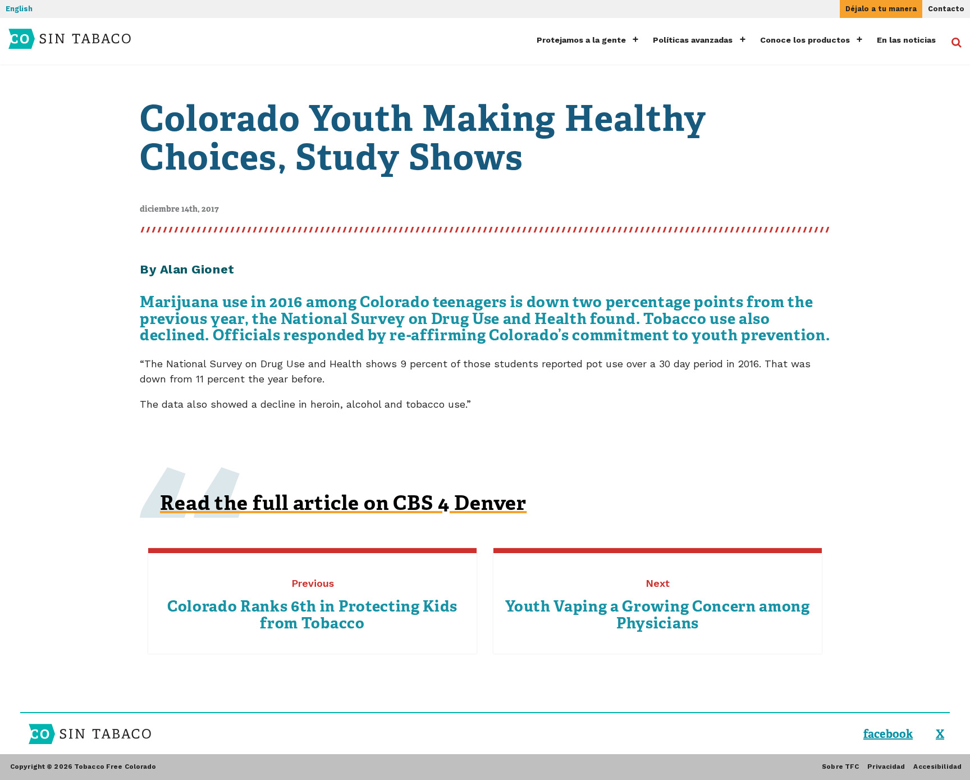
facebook (888, 734)
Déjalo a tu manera (881, 8)
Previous (312, 605)
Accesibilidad (937, 766)
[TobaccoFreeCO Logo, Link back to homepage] (87, 38)
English (19, 8)
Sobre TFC (840, 766)
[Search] (951, 41)
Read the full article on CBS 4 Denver (343, 502)
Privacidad (886, 766)
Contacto (946, 8)
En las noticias (906, 39)
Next (657, 605)
